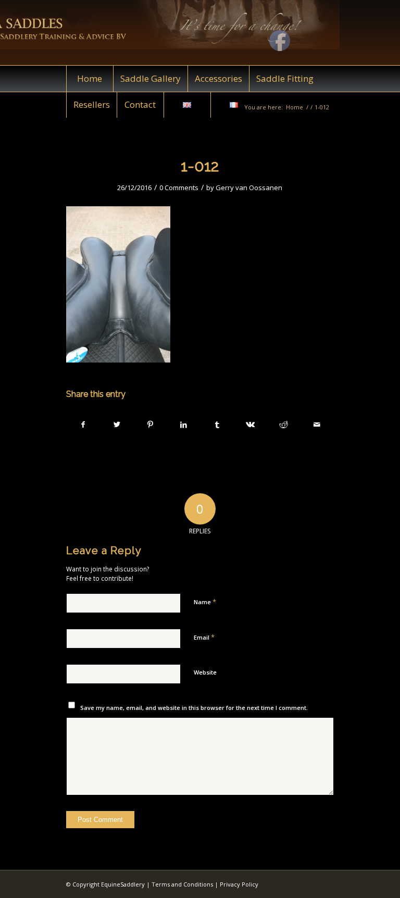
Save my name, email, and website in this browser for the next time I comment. (194, 708)
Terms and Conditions (182, 884)
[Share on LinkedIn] (183, 424)
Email (204, 637)
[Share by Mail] (317, 424)
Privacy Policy (239, 884)
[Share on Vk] (250, 424)
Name (205, 601)
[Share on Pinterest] (150, 424)
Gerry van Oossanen (249, 187)
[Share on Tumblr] (217, 424)
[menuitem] (89, 79)
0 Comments (178, 187)
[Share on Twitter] (117, 424)
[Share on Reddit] (283, 424)
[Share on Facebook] (83, 424)
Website (205, 672)
